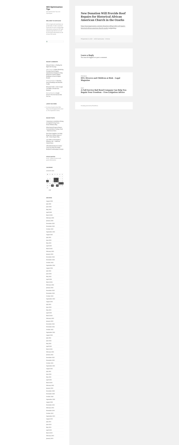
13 (55, 181)
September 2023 (50, 299)
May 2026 (48, 209)
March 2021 (49, 382)
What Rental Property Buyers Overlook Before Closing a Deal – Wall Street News (54, 129)
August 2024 (49, 268)
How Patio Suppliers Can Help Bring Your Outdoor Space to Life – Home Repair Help (54, 135)
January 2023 (49, 321)
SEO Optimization (99, 39)
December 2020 (50, 391)
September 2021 (50, 366)
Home (108, 39)
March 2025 (49, 248)
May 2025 (48, 243)
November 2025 (50, 226)
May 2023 (48, 310)
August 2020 (49, 402)
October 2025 (49, 229)
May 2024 (48, 276)
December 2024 (50, 257)
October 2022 (49, 329)
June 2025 (48, 240)
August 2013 (49, 419)
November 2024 (50, 260)
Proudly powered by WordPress (89, 105)
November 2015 (50, 405)
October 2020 (49, 396)
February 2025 (50, 251)
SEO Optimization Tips (54, 8)
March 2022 (49, 349)
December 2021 (50, 357)
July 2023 (48, 304)
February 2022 (50, 352)
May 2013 (48, 427)
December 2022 (50, 324)
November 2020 (50, 394)
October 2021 (49, 363)
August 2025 (49, 234)
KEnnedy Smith (50, 87)
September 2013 (50, 416)
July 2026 (48, 204)
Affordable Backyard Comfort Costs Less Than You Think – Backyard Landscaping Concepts (54, 147)
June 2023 (48, 307)
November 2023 (50, 293)
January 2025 (49, 254)
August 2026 (49, 201)
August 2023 (49, 301)
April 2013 (49, 430)
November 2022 (50, 327)
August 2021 (49, 368)
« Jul (50, 190)
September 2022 (50, 332)
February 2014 (50, 407)
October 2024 (49, 262)
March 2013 (49, 433)
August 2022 (49, 335)
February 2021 (50, 385)
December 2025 (50, 223)
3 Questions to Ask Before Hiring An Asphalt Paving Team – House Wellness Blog (54, 122)
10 (47, 181)
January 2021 (49, 388)
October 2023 (49, 296)
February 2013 (50, 435)
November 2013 (50, 410)
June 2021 (48, 374)
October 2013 (49, 413)
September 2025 (50, 232)
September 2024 (50, 265)
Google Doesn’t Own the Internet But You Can (54, 94)
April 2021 (49, 380)
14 (57, 181)
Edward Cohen (50, 65)
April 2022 (49, 346)
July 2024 (48, 271)
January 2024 (49, 287)
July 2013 (48, 421)
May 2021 (48, 377)
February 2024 (50, 285)
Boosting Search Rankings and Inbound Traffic (54, 82)
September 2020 (50, 399)
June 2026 (48, 206)
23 (62, 183)
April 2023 (49, 313)
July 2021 (48, 371)
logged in (92, 57)
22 (59, 183)
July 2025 (48, 237)
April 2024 (49, 279)
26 (52, 185)
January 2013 (49, 438)
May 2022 (48, 343)
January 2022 (49, 354)
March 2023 (49, 315)
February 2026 (50, 218)
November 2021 (50, 360)
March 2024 (49, 282)
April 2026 (49, 212)
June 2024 (48, 273)
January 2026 (49, 220)
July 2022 (48, 338)
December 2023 (50, 290)
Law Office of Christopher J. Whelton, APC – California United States (53, 141)
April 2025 (49, 246)
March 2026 (49, 215)
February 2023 (50, 318)
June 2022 (48, 340)
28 (57, 185)
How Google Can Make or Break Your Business (54, 88)
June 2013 (48, 424)
